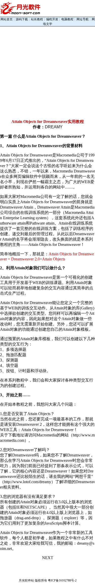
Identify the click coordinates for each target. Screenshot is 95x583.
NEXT (47, 558)
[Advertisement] (47, 72)
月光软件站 (26, 580)
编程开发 (52, 19)
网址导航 (83, 19)
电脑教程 (67, 19)
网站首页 (7, 19)
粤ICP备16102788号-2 (62, 580)
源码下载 (22, 19)
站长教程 (37, 19)
